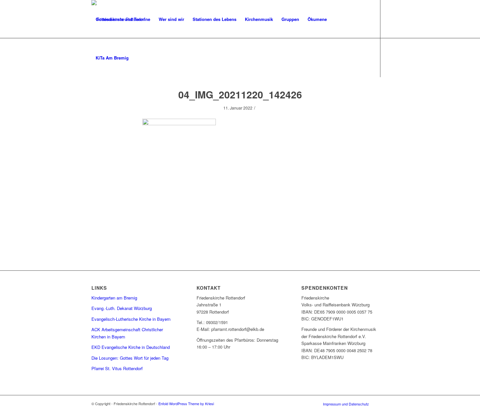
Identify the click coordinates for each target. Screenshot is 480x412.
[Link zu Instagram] (93, 96)
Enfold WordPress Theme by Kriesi (186, 403)
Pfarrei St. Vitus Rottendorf (117, 368)
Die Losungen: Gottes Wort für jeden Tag (129, 358)
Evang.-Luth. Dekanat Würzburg (121, 308)
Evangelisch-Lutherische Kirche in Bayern (130, 319)
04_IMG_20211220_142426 (240, 94)
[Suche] (139, 58)
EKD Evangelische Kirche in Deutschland (130, 347)
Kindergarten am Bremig (114, 298)
